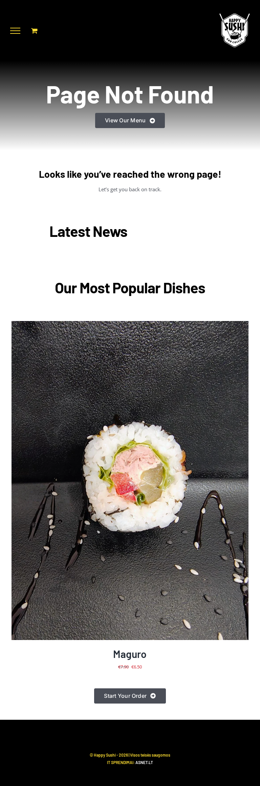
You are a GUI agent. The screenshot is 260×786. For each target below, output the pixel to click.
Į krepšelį (111, 481)
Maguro (130, 654)
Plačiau (151, 481)
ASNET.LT (144, 762)
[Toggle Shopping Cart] (34, 30)
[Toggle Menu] (15, 31)
